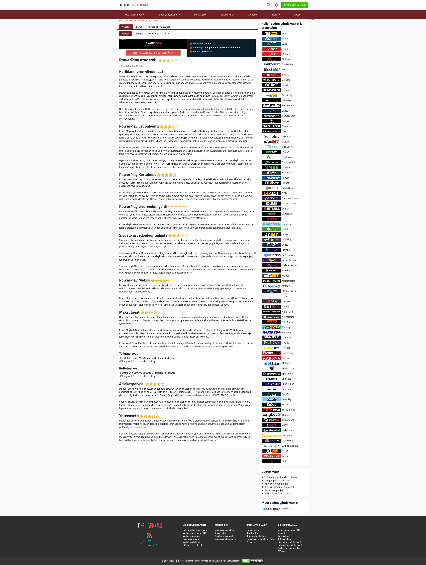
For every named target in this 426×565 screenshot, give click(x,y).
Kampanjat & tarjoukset (159, 26)
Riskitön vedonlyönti (224, 536)
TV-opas (282, 551)
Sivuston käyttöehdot (256, 536)
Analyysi (125, 33)
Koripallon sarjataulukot (289, 548)
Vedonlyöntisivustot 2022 (195, 533)
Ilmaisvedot (220, 533)
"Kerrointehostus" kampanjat (279, 487)
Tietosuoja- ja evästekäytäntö (260, 539)
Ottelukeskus (284, 539)
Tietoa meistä (252, 530)
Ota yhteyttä (252, 533)
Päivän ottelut (226, 14)
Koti (121, 20)
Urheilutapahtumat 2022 (289, 530)
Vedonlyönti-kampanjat (225, 539)
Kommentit (152, 33)
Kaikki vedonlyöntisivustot (195, 530)
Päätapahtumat (134, 14)
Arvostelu (126, 26)
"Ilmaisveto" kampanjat (276, 483)
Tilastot (274, 14)
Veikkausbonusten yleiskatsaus (280, 477)
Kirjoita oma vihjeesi (192, 545)
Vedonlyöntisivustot (168, 14)
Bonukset (199, 14)
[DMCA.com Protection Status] (253, 561)
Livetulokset (284, 536)
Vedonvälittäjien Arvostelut (137, 20)
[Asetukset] (276, 5)
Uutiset (297, 14)
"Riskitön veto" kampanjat (277, 493)
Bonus (139, 26)
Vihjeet (251, 14)
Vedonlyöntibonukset (224, 530)
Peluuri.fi (250, 542)
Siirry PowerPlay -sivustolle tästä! (153, 52)
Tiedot (167, 33)
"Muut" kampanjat (273, 490)
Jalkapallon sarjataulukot (290, 545)
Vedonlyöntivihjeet (191, 542)
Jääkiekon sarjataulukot (289, 542)
